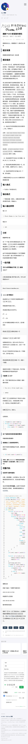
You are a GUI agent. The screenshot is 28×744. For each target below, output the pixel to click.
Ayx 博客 (3, 13)
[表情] (8, 685)
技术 (5, 627)
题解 (22, 627)
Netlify (17, 722)
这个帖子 (9, 616)
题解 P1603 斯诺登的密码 (12, 34)
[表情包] (10, 685)
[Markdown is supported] (5, 685)
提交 (21, 687)
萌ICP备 (2, 736)
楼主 (14, 616)
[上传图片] (12, 685)
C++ (16, 627)
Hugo (6, 738)
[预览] (14, 685)
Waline (21, 706)
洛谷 (9, 43)
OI (10, 627)
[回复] (23, 698)
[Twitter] (7, 18)
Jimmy (8, 740)
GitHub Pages (4, 722)
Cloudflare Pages (11, 722)
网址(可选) (6, 669)
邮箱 (6, 666)
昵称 (6, 662)
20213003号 (7, 736)
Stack (4, 740)
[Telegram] (5, 18)
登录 (16, 687)
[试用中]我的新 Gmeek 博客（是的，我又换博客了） (12, 718)
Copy (22, 216)
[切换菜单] (25, 4)
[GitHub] (2, 18)
